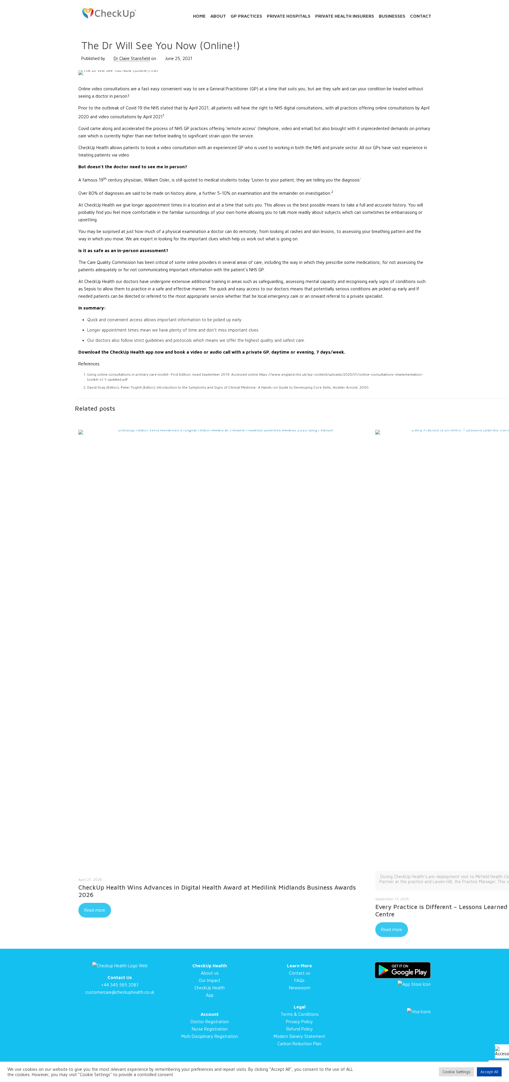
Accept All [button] (489, 1071)
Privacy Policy (299, 1021)
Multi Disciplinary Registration (209, 1036)
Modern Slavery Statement (299, 1036)
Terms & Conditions (299, 1014)
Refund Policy (299, 1028)
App (210, 995)
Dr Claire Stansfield (132, 58)
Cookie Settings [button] (456, 1071)
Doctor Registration (210, 1021)
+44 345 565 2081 (119, 984)
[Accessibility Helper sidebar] (502, 1051)
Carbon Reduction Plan (299, 1043)
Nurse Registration (210, 1028)
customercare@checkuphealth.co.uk (119, 992)
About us (210, 973)
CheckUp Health (209, 987)
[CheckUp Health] (109, 13)
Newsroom (299, 987)
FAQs (299, 980)
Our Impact (209, 980)
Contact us (299, 973)
